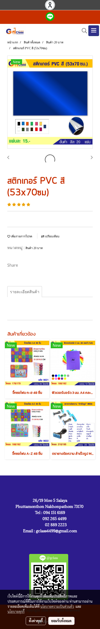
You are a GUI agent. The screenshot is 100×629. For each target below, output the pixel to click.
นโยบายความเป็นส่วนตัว (57, 606)
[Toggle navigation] (93, 30)
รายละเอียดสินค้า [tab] (24, 291)
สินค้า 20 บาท (34, 248)
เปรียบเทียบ (51, 236)
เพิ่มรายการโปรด (21, 236)
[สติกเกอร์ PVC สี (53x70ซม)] (50, 102)
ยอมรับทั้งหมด (61, 621)
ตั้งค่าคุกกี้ (36, 621)
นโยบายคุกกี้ (16, 611)
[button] (83, 30)
